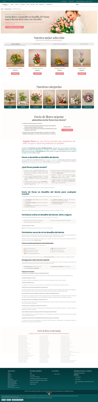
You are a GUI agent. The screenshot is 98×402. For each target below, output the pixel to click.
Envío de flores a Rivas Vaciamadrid (24, 356)
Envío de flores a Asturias (44, 340)
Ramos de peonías (11, 384)
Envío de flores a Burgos (65, 335)
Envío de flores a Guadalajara (66, 340)
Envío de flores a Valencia (22, 359)
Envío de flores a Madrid (22, 335)
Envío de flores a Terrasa (65, 357)
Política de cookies (34, 382)
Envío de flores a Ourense (65, 337)
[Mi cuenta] (82, 4)
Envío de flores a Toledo (44, 349)
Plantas (9, 373)
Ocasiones (10, 374)
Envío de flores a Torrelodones (66, 354)
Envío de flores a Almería (44, 350)
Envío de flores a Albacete (44, 362)
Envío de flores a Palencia (22, 337)
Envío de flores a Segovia (22, 338)
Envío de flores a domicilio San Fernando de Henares (70, 352)
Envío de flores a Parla (22, 349)
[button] (14, 27)
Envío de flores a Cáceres (44, 361)
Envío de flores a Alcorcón (23, 347)
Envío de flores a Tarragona (44, 345)
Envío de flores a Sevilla (22, 362)
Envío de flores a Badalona (65, 356)
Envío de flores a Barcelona (23, 357)
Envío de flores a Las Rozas (23, 352)
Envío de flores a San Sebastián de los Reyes (26, 355)
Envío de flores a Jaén (43, 352)
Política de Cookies (16, 396)
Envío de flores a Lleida (44, 360)
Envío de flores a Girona (44, 347)
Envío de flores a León (43, 359)
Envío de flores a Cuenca (65, 349)
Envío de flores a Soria (22, 340)
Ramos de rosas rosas (12, 382)
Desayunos (10, 376)
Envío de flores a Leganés (22, 345)
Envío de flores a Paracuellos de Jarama (68, 355)
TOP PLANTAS (84, 44)
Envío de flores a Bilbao (22, 360)
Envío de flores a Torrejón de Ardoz (24, 348)
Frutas (9, 375)
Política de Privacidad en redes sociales (38, 380)
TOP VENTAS (36, 44)
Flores (9, 372)
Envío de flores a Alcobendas (23, 350)
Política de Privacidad (34, 376)
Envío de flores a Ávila (22, 336)
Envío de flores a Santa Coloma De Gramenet (69, 360)
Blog (31, 373)
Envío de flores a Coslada (23, 351)
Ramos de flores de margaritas (13, 387)
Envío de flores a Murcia (44, 336)
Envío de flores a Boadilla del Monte (67, 347)
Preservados (10, 378)
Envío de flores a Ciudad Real (45, 357)
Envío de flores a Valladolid (44, 356)
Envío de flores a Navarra (44, 353)
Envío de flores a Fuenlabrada (23, 354)
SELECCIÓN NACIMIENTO (60, 44)
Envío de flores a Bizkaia (44, 338)
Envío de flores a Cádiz (44, 337)
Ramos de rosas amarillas (13, 380)
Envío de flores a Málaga (44, 335)
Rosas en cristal (11, 386)
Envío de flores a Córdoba (44, 346)
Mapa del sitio (33, 384)
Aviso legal (32, 375)
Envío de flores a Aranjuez (65, 345)
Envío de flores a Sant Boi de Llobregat (67, 362)
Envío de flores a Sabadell (65, 358)
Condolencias (10, 379)
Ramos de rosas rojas (12, 381)
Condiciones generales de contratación (38, 378)
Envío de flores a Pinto (64, 348)
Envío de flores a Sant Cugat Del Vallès (67, 361)
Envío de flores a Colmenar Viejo (66, 351)
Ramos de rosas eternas (12, 383)
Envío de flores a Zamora (65, 350)
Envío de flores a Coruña (44, 339)
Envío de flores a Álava (65, 339)
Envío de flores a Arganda (65, 346)
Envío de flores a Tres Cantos (66, 353)
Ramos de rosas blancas (12, 385)
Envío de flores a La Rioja (65, 338)
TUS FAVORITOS (15, 44)
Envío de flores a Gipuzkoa (44, 348)
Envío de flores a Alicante (22, 361)
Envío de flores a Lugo (64, 336)
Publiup (50, 392)
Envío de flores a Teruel (22, 339)
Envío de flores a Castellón (44, 354)
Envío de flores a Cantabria (44, 355)
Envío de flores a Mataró (65, 359)
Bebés (9, 377)
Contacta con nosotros (79, 373)
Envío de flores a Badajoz (44, 351)
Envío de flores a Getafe (22, 346)
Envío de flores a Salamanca (23, 358)
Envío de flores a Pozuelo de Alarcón (24, 353)
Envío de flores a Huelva (44, 358)
